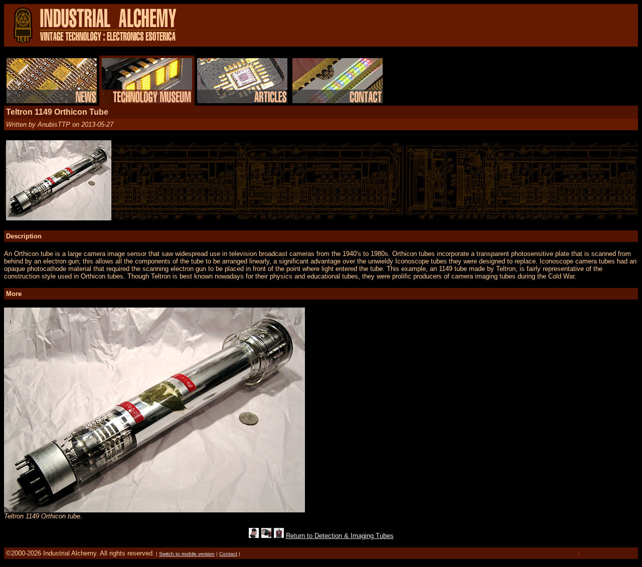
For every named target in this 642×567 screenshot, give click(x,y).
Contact (228, 553)
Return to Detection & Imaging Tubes (340, 535)
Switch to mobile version (187, 553)
